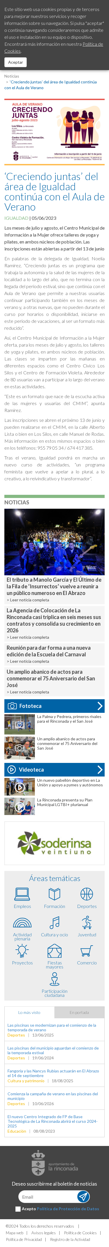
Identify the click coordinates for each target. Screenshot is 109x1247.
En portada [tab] (79, 1012)
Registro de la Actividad (70, 1239)
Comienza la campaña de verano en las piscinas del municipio (53, 1096)
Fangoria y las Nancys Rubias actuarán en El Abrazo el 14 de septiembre (53, 1073)
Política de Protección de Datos (68, 1208)
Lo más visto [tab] (29, 1012)
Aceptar (15, 62)
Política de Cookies (80, 1232)
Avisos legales (43, 1232)
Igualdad (16, 218)
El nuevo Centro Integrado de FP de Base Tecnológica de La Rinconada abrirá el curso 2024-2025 (53, 1121)
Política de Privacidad (24, 1239)
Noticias (11, 76)
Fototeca (30, 706)
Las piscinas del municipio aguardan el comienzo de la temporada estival (53, 1050)
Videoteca (31, 769)
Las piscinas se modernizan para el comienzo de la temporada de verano (52, 1027)
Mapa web (14, 1232)
